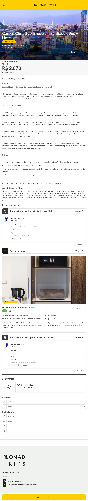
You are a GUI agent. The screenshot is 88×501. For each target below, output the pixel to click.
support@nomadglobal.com (15, 481)
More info (5, 201)
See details (80, 244)
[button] (5, 280)
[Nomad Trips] (14, 460)
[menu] (85, 5)
